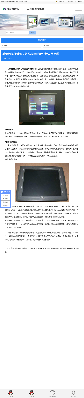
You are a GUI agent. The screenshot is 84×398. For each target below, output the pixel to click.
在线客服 (61, 2)
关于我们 (70, 2)
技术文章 (5, 45)
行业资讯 (46, 45)
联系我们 (80, 2)
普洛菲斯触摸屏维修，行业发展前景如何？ (27, 248)
